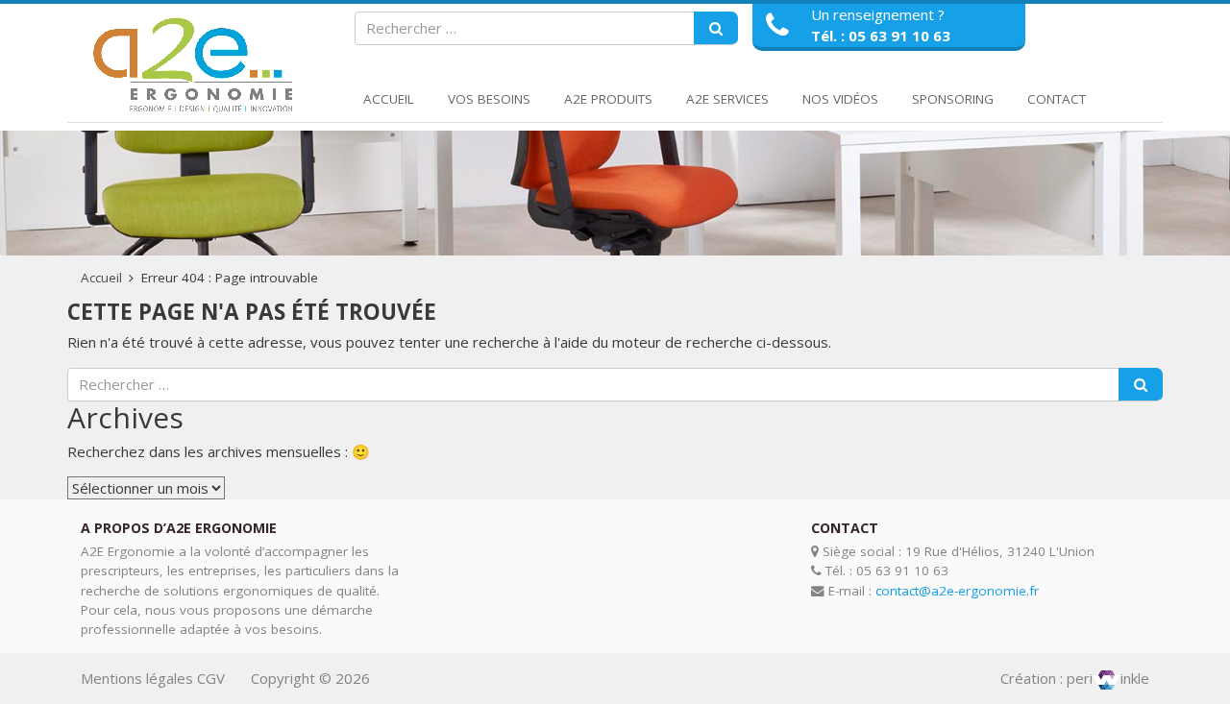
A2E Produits (608, 99)
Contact (1056, 99)
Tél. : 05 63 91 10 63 (880, 35)
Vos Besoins (489, 99)
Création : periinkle (1074, 678)
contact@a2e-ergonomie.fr (957, 590)
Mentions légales (137, 678)
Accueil (388, 99)
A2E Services (727, 99)
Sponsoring (953, 99)
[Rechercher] (716, 29)
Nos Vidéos (840, 99)
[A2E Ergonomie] (197, 66)
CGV (211, 678)
